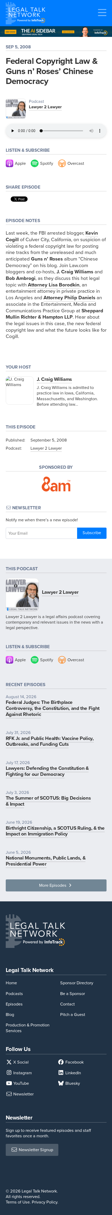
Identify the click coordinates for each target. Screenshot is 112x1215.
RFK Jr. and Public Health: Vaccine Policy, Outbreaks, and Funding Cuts (50, 741)
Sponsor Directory (76, 983)
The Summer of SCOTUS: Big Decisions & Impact (48, 801)
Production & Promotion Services (27, 1028)
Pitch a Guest (72, 1014)
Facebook (74, 1062)
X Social (20, 1062)
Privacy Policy (44, 1202)
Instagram (22, 1073)
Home (11, 983)
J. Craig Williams (54, 379)
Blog (10, 1014)
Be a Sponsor (72, 993)
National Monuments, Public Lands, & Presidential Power (46, 861)
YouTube (20, 1083)
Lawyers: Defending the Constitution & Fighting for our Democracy (47, 771)
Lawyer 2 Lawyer (45, 107)
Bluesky (72, 1083)
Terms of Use (18, 1202)
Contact (67, 1004)
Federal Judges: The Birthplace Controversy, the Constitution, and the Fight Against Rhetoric (52, 708)
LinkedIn (72, 1073)
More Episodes (53, 885)
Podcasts (14, 993)
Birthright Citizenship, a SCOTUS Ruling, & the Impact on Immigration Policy (55, 831)
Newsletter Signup (35, 1149)
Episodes (14, 1004)
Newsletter (23, 1094)
